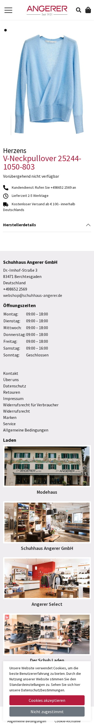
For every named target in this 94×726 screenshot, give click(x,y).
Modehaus (47, 492)
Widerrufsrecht (16, 411)
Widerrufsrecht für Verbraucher (30, 404)
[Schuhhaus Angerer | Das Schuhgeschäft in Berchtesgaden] (47, 10)
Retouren (11, 392)
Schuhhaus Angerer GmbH (47, 548)
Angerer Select (47, 604)
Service (9, 423)
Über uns (11, 379)
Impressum (13, 398)
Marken (9, 417)
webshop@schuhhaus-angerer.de (32, 295)
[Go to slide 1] (5, 30)
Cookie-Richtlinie (68, 721)
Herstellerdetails (19, 224)
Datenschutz (14, 385)
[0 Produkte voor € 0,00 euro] (88, 9)
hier (77, 684)
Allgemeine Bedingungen (25, 430)
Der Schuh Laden (47, 660)
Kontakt (10, 373)
